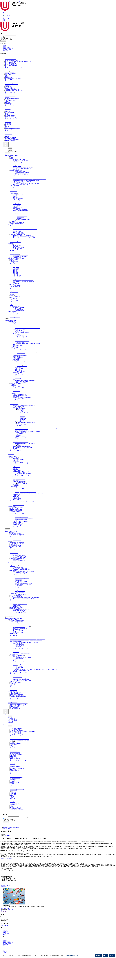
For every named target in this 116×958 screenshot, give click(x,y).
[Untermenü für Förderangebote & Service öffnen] (18, 565)
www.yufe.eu (3, 886)
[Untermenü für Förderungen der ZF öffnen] (18, 554)
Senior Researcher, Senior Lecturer (12, 139)
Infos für (4, 45)
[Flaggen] (14, 904)
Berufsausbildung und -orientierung (12, 118)
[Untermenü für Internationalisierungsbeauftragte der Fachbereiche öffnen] (32, 167)
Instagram (5, 951)
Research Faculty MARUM (10, 137)
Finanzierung (7, 93)
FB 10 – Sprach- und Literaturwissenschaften (14, 67)
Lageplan (7, 126)
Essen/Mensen (8, 122)
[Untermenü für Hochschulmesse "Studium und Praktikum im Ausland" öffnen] (34, 405)
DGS (4, 934)
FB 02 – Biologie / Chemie (10, 59)
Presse (4, 51)
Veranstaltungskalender (9, 132)
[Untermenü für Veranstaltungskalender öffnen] (19, 306)
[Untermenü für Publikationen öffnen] (15, 279)
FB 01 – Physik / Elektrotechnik (11, 58)
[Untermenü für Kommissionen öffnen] (16, 593)
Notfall (4, 932)
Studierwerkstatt (8, 86)
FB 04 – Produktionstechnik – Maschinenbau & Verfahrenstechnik (18, 61)
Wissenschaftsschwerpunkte (10, 140)
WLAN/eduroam (8, 134)
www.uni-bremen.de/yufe (5, 885)
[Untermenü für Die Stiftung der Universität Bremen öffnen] (24, 655)
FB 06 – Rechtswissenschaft (10, 63)
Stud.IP (6, 101)
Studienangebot (8, 102)
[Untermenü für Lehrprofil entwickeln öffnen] (18, 457)
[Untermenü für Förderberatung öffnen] (16, 566)
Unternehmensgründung (10, 115)
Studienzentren (8, 85)
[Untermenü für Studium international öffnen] (18, 404)
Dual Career (7, 114)
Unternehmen (5, 50)
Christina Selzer (7, 835)
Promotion (7, 113)
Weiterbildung (8, 109)
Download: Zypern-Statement (6, 858)
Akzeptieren (112, 955)
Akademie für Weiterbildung (10, 73)
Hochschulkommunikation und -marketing (13, 78)
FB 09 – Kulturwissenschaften (11, 66)
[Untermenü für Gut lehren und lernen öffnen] (16, 456)
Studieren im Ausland (9, 105)
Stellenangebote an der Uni (10, 117)
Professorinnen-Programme (10, 138)
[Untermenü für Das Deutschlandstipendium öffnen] (21, 641)
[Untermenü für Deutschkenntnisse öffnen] (22, 365)
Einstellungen (98, 955)
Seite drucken (3, 911)
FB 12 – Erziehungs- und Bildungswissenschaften (14, 69)
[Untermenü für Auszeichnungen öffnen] (17, 193)
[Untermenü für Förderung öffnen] (17, 665)
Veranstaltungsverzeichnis (10, 107)
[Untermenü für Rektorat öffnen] (13, 244)
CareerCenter (7, 111)
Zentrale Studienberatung (10, 88)
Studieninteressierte (6, 47)
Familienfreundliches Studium (11, 94)
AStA (6, 75)
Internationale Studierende (10, 96)
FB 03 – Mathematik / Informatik (11, 60)
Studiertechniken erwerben (10, 104)
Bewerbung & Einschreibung (10, 92)
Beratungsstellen (8, 77)
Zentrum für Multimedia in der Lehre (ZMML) (14, 90)
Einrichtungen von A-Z (9, 72)
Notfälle (6, 127)
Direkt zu (4, 55)
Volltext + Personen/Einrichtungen (8, 39)
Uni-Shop (7, 130)
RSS (1, 910)
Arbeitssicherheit (8, 74)
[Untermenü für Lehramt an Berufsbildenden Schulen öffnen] (29, 341)
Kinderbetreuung (8, 119)
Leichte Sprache (6, 933)
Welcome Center (8, 87)
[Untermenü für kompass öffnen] (18, 444)
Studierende (5, 46)
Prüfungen (7, 97)
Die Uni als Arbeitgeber (9, 116)
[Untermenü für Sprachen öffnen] (14, 295)
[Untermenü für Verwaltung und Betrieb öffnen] (19, 254)
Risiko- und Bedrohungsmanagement (12, 128)
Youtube (4, 950)
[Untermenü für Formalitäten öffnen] (15, 393)
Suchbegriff (2, 36)
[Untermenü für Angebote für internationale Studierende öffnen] (28, 442)
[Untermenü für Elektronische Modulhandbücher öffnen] (25, 481)
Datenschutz (5, 931)
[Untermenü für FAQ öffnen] (14, 379)
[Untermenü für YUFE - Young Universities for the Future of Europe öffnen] (30, 626)
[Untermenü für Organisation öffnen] (13, 243)
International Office (9, 79)
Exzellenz (7, 136)
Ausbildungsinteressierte (12, 720)
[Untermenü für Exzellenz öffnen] (11, 541)
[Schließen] (5, 154)
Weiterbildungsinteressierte (8, 48)
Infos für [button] (4, 714)
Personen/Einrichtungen (6, 38)
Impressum (5, 930)
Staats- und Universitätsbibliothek (11, 84)
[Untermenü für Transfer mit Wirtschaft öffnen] (16, 691)
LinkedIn (4, 952)
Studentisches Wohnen (9, 129)
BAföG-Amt (7, 76)
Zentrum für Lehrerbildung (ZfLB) (12, 89)
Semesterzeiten (8, 99)
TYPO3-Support (10, 909)
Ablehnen (105, 955)
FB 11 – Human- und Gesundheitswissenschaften (14, 68)
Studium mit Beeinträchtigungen (11, 106)
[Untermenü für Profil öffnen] (10, 156)
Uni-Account (7, 131)
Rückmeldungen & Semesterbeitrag (12, 98)
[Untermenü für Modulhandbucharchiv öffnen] (24, 482)
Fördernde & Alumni (7, 49)
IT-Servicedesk (8, 124)
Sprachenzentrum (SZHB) (10, 83)
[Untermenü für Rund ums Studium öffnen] (15, 506)
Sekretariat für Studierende (10, 81)
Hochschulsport (8, 123)
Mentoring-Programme (9, 112)
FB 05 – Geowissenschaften (10, 62)
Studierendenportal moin (10, 100)
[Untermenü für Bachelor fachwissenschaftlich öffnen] (24, 329)
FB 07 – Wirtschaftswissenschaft (11, 64)
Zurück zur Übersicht (4, 908)
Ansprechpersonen (4, 925)
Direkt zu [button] (4, 724)
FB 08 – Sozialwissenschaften (11, 65)
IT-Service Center (8, 80)
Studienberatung (8, 103)
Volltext (3, 37)
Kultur (6, 125)
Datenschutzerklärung (69, 955)
